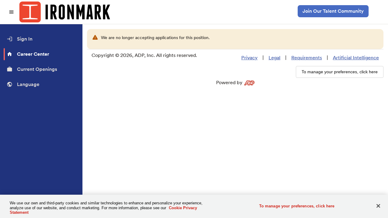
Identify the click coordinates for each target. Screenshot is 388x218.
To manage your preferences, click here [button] (340, 71)
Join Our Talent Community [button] (333, 11)
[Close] (378, 206)
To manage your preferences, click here (297, 205)
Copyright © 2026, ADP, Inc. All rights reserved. (144, 55)
